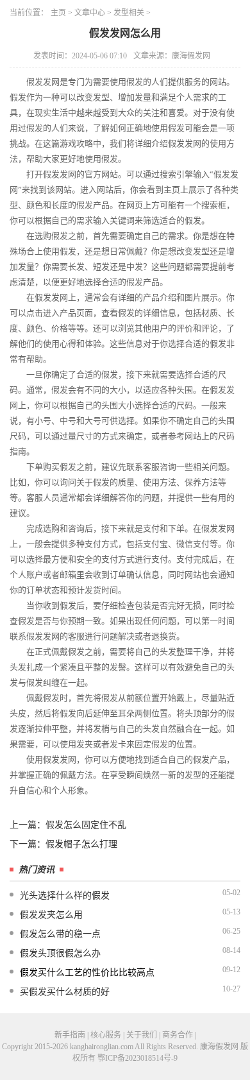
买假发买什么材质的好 (65, 992)
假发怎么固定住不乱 (86, 825)
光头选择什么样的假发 (65, 895)
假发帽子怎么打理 (81, 844)
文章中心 (89, 12)
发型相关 (128, 12)
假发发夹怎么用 (51, 915)
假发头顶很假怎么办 (60, 953)
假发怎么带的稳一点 (60, 934)
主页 (58, 12)
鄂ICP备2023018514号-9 (137, 1058)
